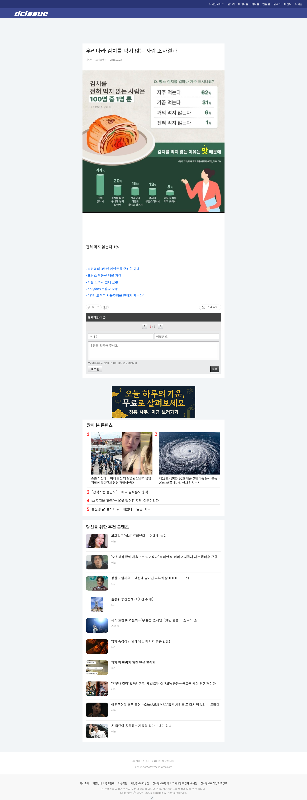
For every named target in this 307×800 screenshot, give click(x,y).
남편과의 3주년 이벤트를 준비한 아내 (114, 269)
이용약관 (122, 783)
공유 (106, 307)
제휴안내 (97, 783)
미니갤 (255, 4)
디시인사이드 (216, 4)
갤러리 (231, 4)
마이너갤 (243, 4)
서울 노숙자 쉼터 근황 (103, 282)
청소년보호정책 (161, 783)
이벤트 (288, 4)
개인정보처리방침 (140, 783)
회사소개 (84, 783)
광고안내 (109, 783)
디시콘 (298, 4)
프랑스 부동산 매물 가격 (104, 276)
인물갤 (266, 4)
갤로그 (277, 4)
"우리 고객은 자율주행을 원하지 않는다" (116, 296)
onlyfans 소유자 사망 (103, 289)
